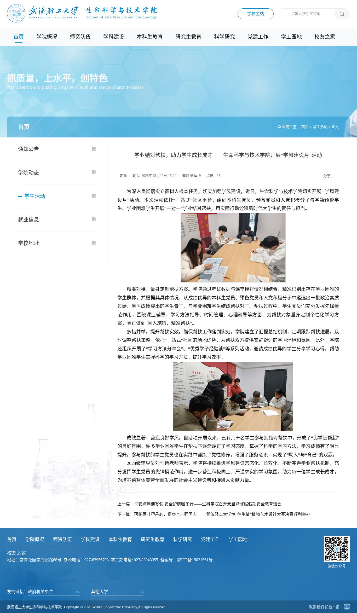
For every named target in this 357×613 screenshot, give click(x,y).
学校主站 (255, 13)
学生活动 (320, 127)
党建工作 (257, 37)
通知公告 (28, 149)
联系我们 (316, 607)
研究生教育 (188, 37)
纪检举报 (332, 607)
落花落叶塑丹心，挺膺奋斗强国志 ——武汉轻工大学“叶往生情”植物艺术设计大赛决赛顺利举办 (222, 514)
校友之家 (324, 37)
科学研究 (224, 37)
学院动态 (28, 173)
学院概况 (46, 37)
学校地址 (28, 243)
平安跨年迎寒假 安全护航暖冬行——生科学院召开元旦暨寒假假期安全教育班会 (207, 504)
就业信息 (28, 220)
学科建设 (113, 37)
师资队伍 (80, 37)
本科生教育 (150, 37)
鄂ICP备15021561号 (195, 560)
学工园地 (291, 37)
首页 (18, 37)
